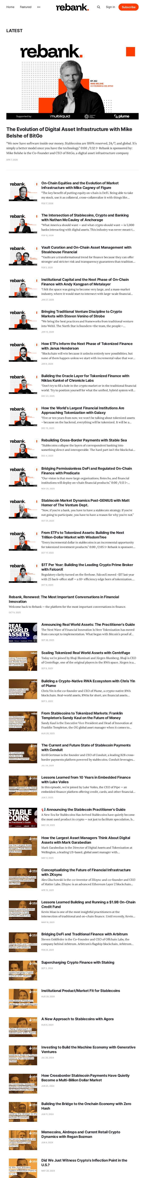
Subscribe (128, 7)
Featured (25, 7)
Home (10, 7)
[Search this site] (98, 7)
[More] (38, 7)
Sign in (110, 7)
